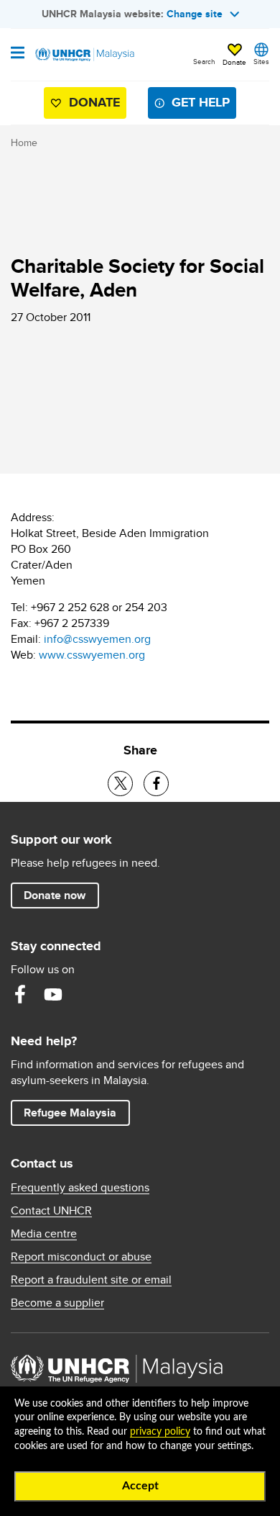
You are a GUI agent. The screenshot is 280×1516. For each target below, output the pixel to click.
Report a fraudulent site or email (91, 1280)
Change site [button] (195, 13)
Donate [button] (234, 62)
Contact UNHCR (51, 1211)
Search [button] (204, 61)
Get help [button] (195, 105)
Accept (140, 1486)
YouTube (53, 994)
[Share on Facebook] (156, 783)
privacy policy (160, 1432)
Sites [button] (261, 61)
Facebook (20, 994)
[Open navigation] (17, 54)
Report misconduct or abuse (81, 1257)
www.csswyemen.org (92, 654)
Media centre (44, 1234)
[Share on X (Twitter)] (120, 783)
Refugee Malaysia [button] (76, 1112)
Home (24, 142)
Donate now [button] (54, 895)
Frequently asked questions (80, 1188)
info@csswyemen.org (97, 639)
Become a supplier (57, 1303)
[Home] (84, 55)
